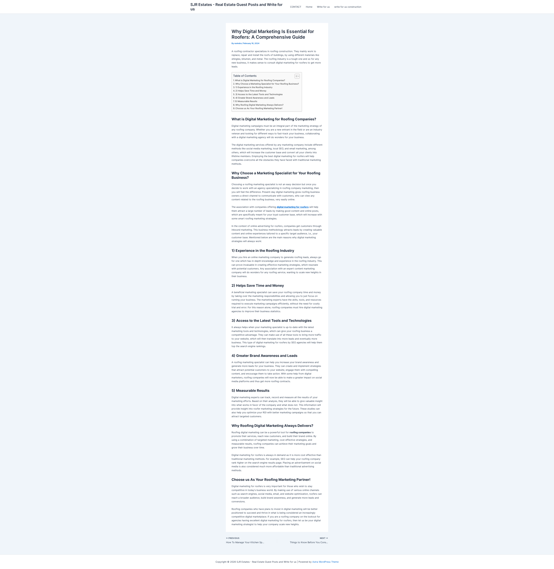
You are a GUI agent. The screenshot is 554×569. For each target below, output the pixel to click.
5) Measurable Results (246, 101)
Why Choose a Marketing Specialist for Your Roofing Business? (267, 84)
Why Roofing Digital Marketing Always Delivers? (259, 105)
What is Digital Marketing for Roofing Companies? (260, 80)
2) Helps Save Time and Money (250, 90)
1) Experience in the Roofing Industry (253, 87)
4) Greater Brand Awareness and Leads (254, 98)
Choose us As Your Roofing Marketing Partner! (259, 108)
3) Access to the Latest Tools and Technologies (259, 94)
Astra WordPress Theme (325, 561)
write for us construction (347, 6)
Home (309, 6)
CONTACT (295, 6)
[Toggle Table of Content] (295, 76)
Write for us (323, 6)
